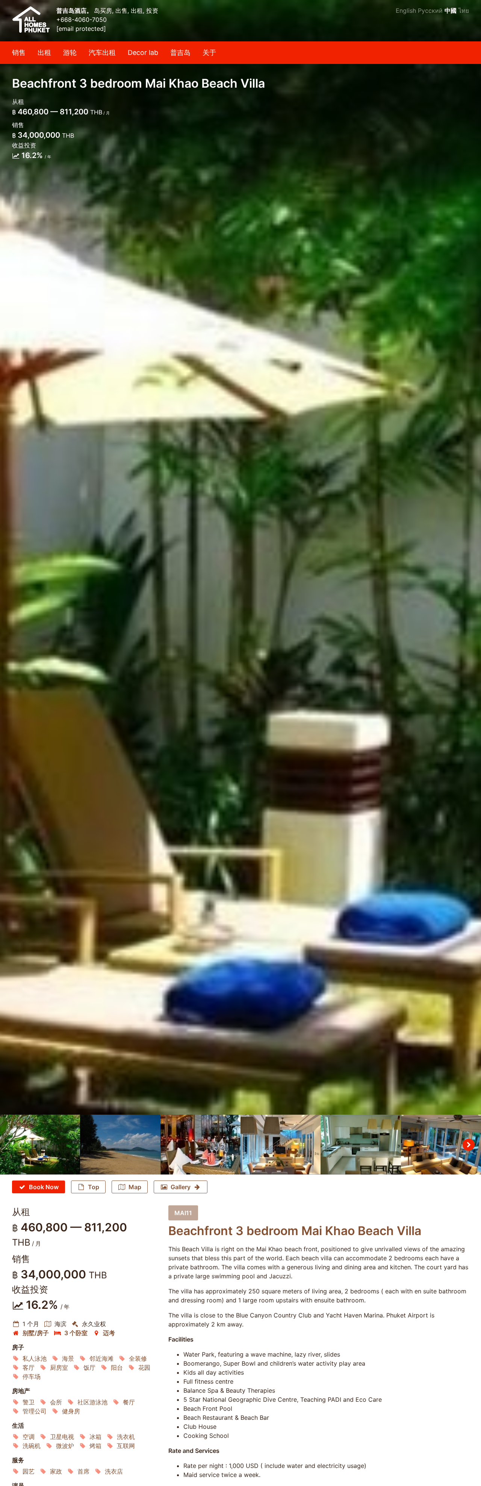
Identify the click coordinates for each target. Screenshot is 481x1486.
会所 (56, 1402)
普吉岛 (180, 52)
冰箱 (95, 1436)
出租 (44, 52)
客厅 (29, 1367)
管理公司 (35, 1411)
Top (93, 1187)
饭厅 (89, 1367)
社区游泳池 (92, 1402)
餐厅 (129, 1402)
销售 (19, 52)
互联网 (126, 1446)
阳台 (117, 1367)
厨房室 (59, 1367)
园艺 (29, 1471)
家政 (56, 1471)
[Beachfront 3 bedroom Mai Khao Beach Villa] (240, 557)
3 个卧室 (76, 1333)
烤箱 (95, 1446)
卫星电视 (62, 1436)
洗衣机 (126, 1436)
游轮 (70, 52)
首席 (83, 1471)
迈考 (109, 1333)
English (406, 10)
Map (135, 1187)
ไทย (463, 10)
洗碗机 (32, 1446)
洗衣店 (114, 1471)
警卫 (29, 1402)
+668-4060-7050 (81, 19)
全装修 (138, 1358)
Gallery (181, 1187)
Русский (430, 10)
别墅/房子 (36, 1333)
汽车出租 (102, 52)
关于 (209, 52)
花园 (144, 1367)
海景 (68, 1358)
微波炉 (65, 1446)
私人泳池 (35, 1358)
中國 (451, 10)
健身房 (71, 1411)
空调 (29, 1436)
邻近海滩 (101, 1358)
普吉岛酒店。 (75, 10)
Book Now (44, 1187)
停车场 (32, 1376)
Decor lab (143, 52)
